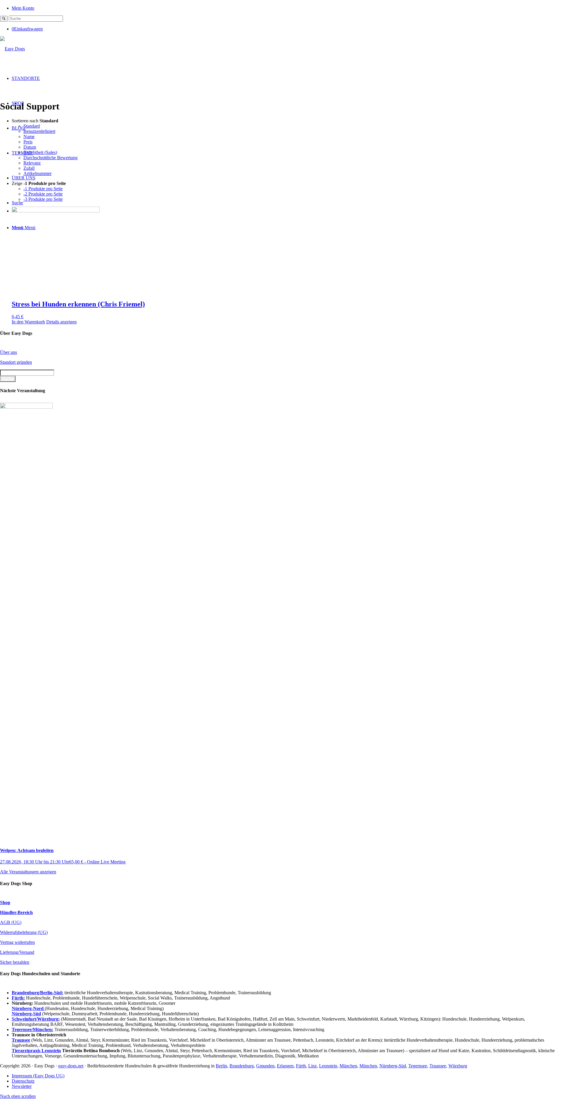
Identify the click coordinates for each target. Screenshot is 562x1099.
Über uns (8, 352)
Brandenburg (241, 1065)
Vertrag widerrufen (17, 942)
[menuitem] (287, 8)
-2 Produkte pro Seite (43, 193)
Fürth (301, 1065)
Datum (29, 147)
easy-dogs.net (70, 1065)
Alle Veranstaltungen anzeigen (28, 871)
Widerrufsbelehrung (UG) (24, 932)
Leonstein (328, 1065)
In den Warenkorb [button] (28, 321)
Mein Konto (23, 8)
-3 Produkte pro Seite (43, 199)
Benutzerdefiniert (39, 131)
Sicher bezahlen (14, 962)
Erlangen (285, 1065)
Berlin (221, 1065)
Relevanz (32, 162)
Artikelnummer (37, 173)
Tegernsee (417, 1065)
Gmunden (265, 1065)
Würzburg (457, 1065)
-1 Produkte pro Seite (43, 188)
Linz (312, 1065)
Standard (31, 126)
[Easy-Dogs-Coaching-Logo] (12, 48)
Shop (5, 902)
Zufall (29, 168)
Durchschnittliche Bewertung (50, 157)
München (348, 1065)
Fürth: (18, 997)
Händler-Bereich (16, 912)
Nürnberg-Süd (392, 1065)
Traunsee (437, 1065)
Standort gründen (16, 362)
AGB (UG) (10, 922)
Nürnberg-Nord (28, 1008)
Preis (27, 141)
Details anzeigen (61, 321)
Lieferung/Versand (17, 952)
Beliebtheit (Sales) (40, 152)
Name (29, 136)
